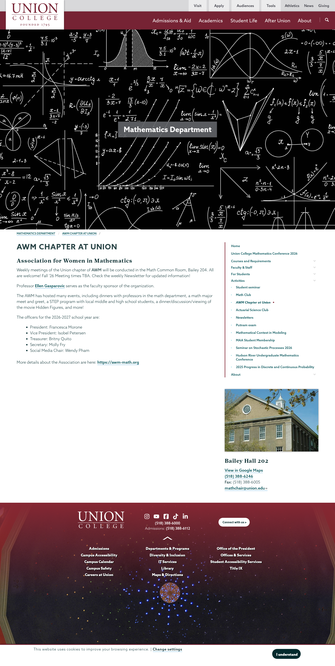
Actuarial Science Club (252, 310)
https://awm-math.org (118, 362)
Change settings (167, 649)
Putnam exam (246, 325)
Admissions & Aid (172, 20)
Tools (271, 5)
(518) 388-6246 (239, 476)
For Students (240, 274)
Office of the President (236, 548)
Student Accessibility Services (236, 561)
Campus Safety (99, 568)
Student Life (244, 20)
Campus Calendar (99, 561)
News (308, 5)
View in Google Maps (244, 470)
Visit (197, 5)
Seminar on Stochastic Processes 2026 (264, 348)
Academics (211, 20)
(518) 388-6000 (167, 523)
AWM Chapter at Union (79, 233)
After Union (277, 20)
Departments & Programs (167, 548)
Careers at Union (99, 574)
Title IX (236, 568)
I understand (287, 654)
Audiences (245, 5)
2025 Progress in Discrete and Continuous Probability (275, 367)
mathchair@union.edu (245, 487)
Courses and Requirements (251, 261)
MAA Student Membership (255, 340)
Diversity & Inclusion (167, 555)
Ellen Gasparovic (50, 285)
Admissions (99, 548)
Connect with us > (235, 522)
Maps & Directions (167, 574)
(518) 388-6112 (178, 528)
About (305, 20)
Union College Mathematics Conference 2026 (264, 253)
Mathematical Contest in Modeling (261, 333)
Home (235, 246)
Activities (238, 281)
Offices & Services (236, 555)
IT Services (167, 561)
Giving (323, 5)
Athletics (292, 5)
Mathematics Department (36, 233)
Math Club (243, 295)
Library (167, 568)
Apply (219, 5)
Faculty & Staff (241, 267)
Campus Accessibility (99, 555)
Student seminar (248, 287)
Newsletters (244, 317)
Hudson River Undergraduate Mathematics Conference (267, 357)
